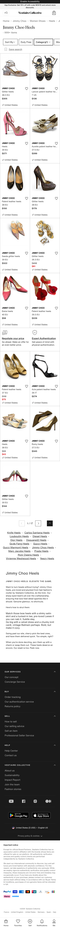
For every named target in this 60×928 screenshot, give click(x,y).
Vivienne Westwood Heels (21, 558)
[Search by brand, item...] (6, 13)
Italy (54, 912)
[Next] (38, 523)
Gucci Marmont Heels (15, 547)
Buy (7, 691)
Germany (41, 912)
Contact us (11, 755)
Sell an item (11, 731)
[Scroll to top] (50, 523)
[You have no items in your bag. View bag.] (54, 13)
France (6, 912)
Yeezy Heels (47, 558)
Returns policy (12, 706)
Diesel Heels (40, 536)
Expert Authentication (44, 338)
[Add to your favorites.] (26, 88)
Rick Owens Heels (28, 555)
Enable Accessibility (30, 1)
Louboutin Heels (19, 536)
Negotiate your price (13, 338)
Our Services (13, 672)
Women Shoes (37, 21)
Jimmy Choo (19, 21)
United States (30, 912)
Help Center (11, 750)
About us (10, 770)
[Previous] (22, 523)
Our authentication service (19, 701)
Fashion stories (13, 789)
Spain (49, 912)
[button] (54, 13)
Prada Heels (41, 551)
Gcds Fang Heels (19, 544)
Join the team (12, 784)
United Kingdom (17, 912)
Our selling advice (14, 726)
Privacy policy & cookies (29, 835)
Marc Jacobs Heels (19, 551)
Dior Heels (16, 540)
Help (7, 745)
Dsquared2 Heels (36, 540)
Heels (52, 21)
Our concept (11, 677)
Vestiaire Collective (17, 765)
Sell (7, 716)
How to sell (11, 721)
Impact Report (12, 780)
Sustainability (12, 775)
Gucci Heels (40, 544)
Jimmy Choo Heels (43, 547)
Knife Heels (14, 533)
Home (6, 21)
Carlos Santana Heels (37, 533)
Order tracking (13, 697)
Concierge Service (15, 681)
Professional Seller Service (19, 735)
